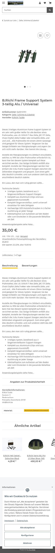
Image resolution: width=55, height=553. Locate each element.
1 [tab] (25, 87)
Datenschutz (22, 520)
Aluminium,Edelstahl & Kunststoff (36, 410)
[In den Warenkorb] (4, 28)
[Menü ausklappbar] (3, 1)
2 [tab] (27, 87)
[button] (40, 3)
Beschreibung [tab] (10, 265)
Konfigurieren (27, 535)
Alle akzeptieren (27, 527)
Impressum (9, 520)
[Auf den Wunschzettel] (47, 35)
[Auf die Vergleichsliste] (40, 35)
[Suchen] (50, 10)
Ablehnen (27, 543)
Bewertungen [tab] (29, 265)
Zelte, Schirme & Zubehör (23, 114)
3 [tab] (30, 87)
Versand (24, 236)
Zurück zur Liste (10, 20)
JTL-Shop (32, 549)
